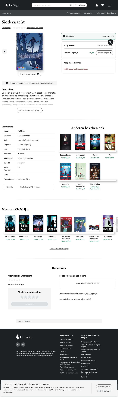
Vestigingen (85, 363)
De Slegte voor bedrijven (69, 373)
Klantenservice (66, 335)
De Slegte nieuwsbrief (89, 369)
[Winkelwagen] (102, 5)
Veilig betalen (86, 354)
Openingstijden (65, 348)
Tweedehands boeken (74, 13)
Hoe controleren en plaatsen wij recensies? (75, 299)
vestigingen (26, 353)
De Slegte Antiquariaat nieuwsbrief (89, 373)
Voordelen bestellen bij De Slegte (90, 346)
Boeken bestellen (66, 340)
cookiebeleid (8, 392)
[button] (5, 223)
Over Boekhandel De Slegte (90, 336)
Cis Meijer (6, 27)
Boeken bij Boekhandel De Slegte (90, 350)
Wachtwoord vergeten (68, 370)
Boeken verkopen (66, 345)
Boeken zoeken (65, 342)
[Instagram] (23, 344)
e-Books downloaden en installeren (69, 358)
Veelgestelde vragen (46, 355)
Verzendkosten (86, 357)
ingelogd (90, 294)
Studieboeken (111, 13)
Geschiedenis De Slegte (89, 342)
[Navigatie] (109, 5)
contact (22, 351)
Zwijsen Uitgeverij (24, 145)
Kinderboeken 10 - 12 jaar (30, 187)
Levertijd (63, 351)
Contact (84, 377)
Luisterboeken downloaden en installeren (70, 363)
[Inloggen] (97, 5)
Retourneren (64, 354)
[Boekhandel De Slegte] (13, 5)
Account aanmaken (67, 367)
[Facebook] (18, 344)
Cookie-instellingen (104, 391)
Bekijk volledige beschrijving (29, 110)
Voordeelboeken (100, 13)
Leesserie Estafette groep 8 (42, 83)
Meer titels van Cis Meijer (59, 249)
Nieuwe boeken (88, 13)
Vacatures (84, 366)
